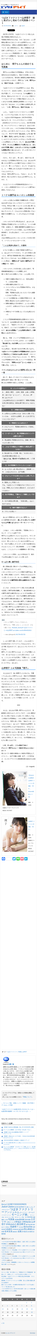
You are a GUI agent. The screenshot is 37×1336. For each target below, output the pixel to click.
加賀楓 (17, 1219)
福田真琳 (21, 1229)
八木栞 (6, 1219)
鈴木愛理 (30, 1231)
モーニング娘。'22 (11, 1217)
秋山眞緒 (28, 1229)
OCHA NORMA (19, 1207)
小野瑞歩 (17, 1222)
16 (32, 1309)
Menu (6, 12)
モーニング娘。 (21, 1214)
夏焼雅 (21, 1219)
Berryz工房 (5, 1204)
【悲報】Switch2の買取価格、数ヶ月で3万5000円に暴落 (18, 1127)
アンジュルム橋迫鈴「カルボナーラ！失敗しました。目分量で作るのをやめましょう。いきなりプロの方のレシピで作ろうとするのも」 (19, 1148)
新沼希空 (21, 1224)
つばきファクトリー (12, 1051)
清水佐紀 (21, 1227)
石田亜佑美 (15, 1229)
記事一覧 (11, 1064)
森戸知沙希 (29, 1224)
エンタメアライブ (10, 1333)
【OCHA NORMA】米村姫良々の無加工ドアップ (16, 1140)
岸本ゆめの (11, 1224)
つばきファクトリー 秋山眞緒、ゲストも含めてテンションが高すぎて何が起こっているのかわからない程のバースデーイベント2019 (18, 1252)
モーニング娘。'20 (21, 1217)
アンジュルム (12, 1212)
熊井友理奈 (28, 1227)
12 (12, 1309)
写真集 (20, 1051)
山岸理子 (24, 1051)
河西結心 (7, 1227)
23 (32, 1312)
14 (22, 1309)
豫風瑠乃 (15, 1231)
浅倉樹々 (14, 1226)
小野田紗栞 (26, 1222)
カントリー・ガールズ (27, 1212)
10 (3, 1309)
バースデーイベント (6, 1215)
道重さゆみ (22, 1231)
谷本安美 (8, 1231)
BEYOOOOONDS (18, 1204)
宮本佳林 (27, 1219)
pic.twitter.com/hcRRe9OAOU (22, 630)
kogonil (23, 25)
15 (27, 1309)
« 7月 (2, 1323)
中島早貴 (29, 1217)
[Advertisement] (16, 875)
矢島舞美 (8, 1229)
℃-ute (26, 1207)
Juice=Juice (7, 1206)
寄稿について (27, 1097)
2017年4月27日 (20, 634)
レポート (16, 25)
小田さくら (10, 1222)
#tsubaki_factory (17, 627)
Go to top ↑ (33, 1333)
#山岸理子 (9, 630)
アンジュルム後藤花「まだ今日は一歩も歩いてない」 (17, 1129)
